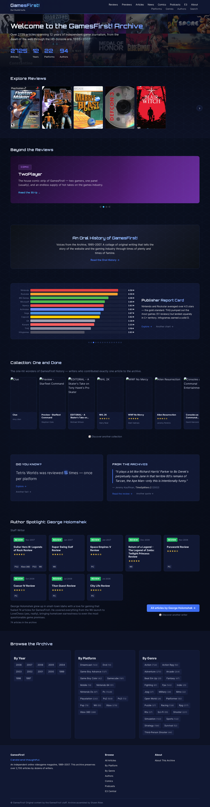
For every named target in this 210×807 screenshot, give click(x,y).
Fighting (151, 685)
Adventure (153, 671)
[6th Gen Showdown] (102, 342)
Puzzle (150, 705)
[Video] (106, 207)
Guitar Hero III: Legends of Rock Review (28, 548)
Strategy (152, 725)
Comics (162, 4)
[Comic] (103, 207)
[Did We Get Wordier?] (112, 342)
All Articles (110, 760)
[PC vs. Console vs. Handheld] (121, 342)
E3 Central (110, 791)
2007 (29, 665)
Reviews (113, 4)
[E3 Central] (109, 207)
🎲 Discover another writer (173, 614)
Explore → (147, 326)
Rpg (183, 705)
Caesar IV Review (24, 585)
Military (165, 691)
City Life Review (100, 585)
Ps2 (108, 698)
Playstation (89, 698)
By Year (19, 658)
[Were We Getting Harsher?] (91, 342)
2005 (51, 665)
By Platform (87, 658)
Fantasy (173, 678)
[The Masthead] (105, 342)
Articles (140, 4)
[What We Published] (118, 342)
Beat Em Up (153, 678)
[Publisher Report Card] (93, 342)
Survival (170, 725)
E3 (185, 4)
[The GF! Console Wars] (89, 342)
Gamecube (115, 678)
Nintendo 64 (105, 685)
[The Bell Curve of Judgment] (95, 342)
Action (151, 665)
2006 (40, 665)
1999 (61, 671)
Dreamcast (88, 665)
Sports (172, 718)
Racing (167, 705)
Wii (97, 705)
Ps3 (122, 698)
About (194, 4)
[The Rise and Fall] (98, 342)
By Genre (150, 658)
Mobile (85, 685)
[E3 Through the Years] (109, 342)
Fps (167, 685)
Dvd (107, 665)
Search (194, 8)
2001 (40, 671)
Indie (181, 685)
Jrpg (149, 691)
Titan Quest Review (64, 585)
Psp (84, 705)
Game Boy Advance (93, 671)
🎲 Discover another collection (105, 436)
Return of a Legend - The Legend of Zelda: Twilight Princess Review (141, 551)
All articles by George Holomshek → (173, 608)
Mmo (181, 691)
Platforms (156, 8)
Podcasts (175, 4)
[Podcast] (100, 207)
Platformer (174, 698)
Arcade (173, 671)
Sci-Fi (163, 712)
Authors (181, 8)
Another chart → (164, 326)
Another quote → (144, 493)
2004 (62, 665)
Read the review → (122, 493)
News (151, 4)
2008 (18, 665)
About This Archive (165, 760)
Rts (148, 712)
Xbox (111, 705)
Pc (107, 691)
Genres (170, 8)
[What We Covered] (100, 342)
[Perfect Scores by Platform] (116, 342)
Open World (153, 698)
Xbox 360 (88, 712)
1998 (18, 678)
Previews (127, 4)
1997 (28, 678)
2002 (29, 671)
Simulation (153, 718)
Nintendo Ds (88, 691)
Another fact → (23, 492)
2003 (19, 671)
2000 (51, 671)
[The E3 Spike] (114, 342)
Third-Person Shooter (158, 732)
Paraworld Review (178, 546)
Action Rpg (170, 665)
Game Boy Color (91, 678)
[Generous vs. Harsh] (107, 342)
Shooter (180, 712)
